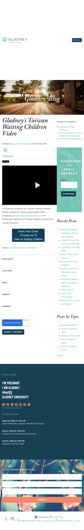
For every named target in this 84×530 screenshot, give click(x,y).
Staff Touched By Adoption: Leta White (69, 272)
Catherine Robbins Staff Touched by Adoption (70, 282)
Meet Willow (67, 290)
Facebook (15, 156)
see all (60, 355)
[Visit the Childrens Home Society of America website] (6, 519)
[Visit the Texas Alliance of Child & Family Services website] (49, 519)
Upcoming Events (12, 408)
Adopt (7, 392)
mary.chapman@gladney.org (28, 216)
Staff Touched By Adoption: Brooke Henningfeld (70, 233)
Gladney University (15, 397)
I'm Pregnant (11, 383)
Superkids (14, 248)
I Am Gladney (11, 387)
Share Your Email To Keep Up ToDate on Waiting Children (28, 235)
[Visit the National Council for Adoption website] (13, 519)
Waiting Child (70, 336)
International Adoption (71, 139)
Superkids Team (20, 144)
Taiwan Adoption (28, 248)
